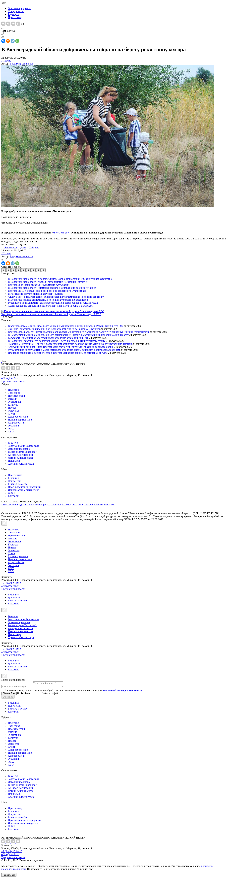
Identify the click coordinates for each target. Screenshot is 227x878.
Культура (13, 404)
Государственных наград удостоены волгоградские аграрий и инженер (48, 337)
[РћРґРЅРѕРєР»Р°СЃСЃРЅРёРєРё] (8, 41)
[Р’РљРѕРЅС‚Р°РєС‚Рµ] (3, 41)
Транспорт (14, 392)
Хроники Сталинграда (21, 463)
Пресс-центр (15, 17)
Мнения (12, 398)
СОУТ (11, 492)
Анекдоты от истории (20, 454)
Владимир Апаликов (21, 63)
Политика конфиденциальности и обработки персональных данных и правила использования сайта (58, 504)
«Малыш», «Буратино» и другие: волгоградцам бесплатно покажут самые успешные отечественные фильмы (70, 343)
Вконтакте (11, 247)
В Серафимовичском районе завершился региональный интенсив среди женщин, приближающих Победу (68, 334)
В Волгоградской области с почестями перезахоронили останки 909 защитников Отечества (60, 278)
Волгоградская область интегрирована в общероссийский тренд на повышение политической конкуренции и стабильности (78, 331)
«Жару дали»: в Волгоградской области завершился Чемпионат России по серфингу (56, 296)
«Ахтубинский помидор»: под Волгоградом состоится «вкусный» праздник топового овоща (60, 346)
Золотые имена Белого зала (23, 445)
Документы (14, 481)
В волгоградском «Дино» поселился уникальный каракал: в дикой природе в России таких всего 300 (65, 326)
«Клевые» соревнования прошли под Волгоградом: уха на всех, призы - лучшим (54, 328)
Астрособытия (16, 422)
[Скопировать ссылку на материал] (2, 34)
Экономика (14, 401)
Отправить (8, 697)
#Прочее (6, 60)
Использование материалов (23, 489)
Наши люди (14, 460)
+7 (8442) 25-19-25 (11, 583)
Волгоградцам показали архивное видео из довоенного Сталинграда (47, 290)
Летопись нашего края (20, 457)
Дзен (23, 247)
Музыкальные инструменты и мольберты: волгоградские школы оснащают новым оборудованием (64, 349)
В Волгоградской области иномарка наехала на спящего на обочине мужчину (52, 287)
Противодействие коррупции (24, 487)
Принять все (9, 875)
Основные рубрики (19, 8)
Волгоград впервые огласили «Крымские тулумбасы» (38, 284)
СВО (11, 431)
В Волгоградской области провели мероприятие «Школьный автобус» (48, 281)
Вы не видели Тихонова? (22, 451)
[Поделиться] (2, 37)
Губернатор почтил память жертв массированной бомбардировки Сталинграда (53, 302)
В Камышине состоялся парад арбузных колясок (35, 293)
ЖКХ (11, 428)
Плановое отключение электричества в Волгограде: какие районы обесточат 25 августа (58, 352)
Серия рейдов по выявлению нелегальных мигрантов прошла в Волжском (50, 305)
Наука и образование (20, 419)
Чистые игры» (61, 232)
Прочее (12, 407)
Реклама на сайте (17, 484)
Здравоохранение (18, 416)
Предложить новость (13, 381)
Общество (13, 410)
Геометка (13, 442)
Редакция (13, 14)
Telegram (34, 247)
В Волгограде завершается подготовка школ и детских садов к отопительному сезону (56, 340)
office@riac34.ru (10, 378)
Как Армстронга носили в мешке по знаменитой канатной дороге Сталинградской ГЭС (51, 314)
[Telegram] (13, 41)
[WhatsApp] (17, 41)
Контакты (13, 495)
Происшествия (16, 395)
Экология (13, 425)
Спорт (11, 413)
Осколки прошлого (19, 448)
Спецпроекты (16, 11)
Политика (13, 389)
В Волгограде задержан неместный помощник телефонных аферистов (48, 299)
